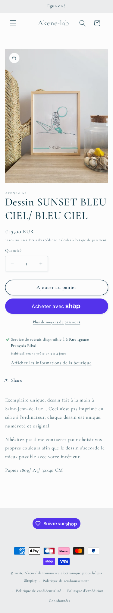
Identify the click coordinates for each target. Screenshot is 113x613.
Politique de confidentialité (38, 591)
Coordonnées (59, 601)
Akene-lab (32, 573)
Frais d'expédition (43, 240)
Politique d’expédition (85, 591)
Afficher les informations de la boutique (51, 362)
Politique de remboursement (66, 581)
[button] (13, 23)
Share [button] (16, 380)
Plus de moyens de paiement (56, 322)
